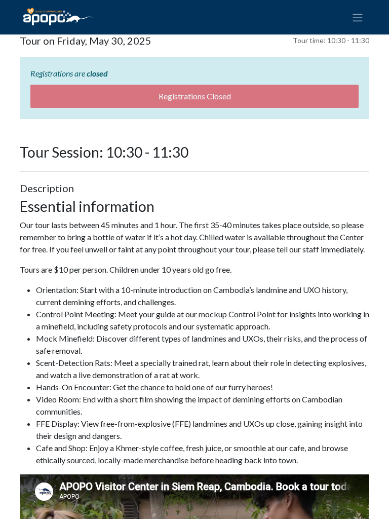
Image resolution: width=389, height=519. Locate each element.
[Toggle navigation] (357, 17)
